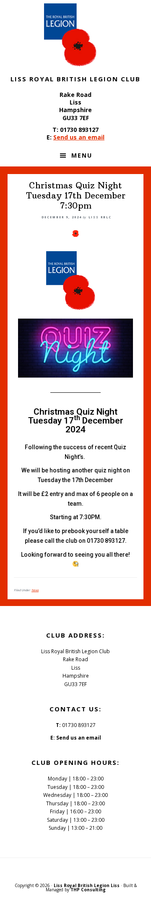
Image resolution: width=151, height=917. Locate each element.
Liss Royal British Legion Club (75, 35)
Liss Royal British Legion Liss (87, 885)
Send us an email (78, 137)
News (35, 590)
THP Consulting (88, 890)
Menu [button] (81, 155)
